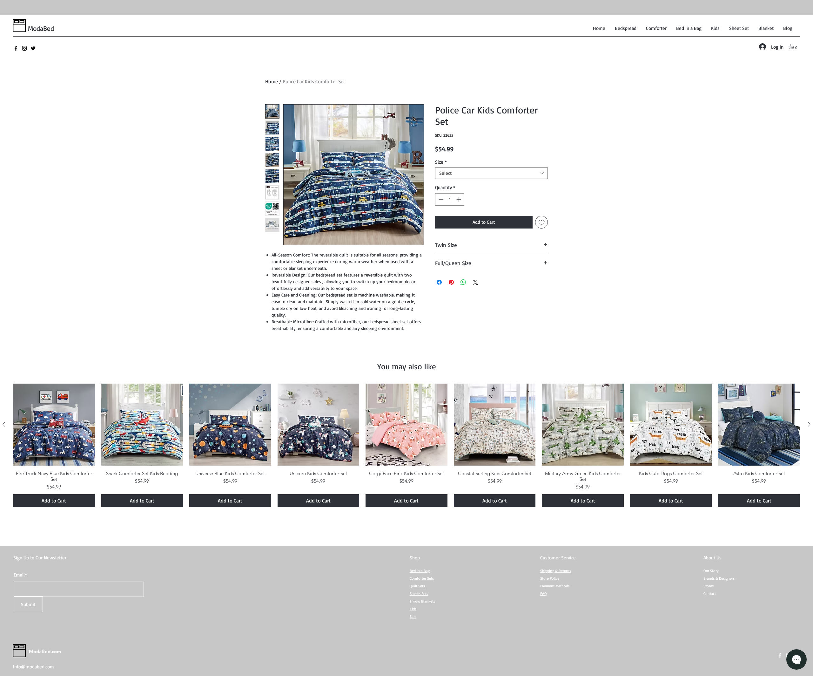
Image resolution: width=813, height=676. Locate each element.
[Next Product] (809, 424)
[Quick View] (54, 425)
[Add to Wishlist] (541, 222)
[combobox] (491, 173)
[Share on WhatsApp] (463, 282)
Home (271, 81)
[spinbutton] (450, 199)
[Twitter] (33, 48)
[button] (794, 46)
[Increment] (459, 199)
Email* (20, 574)
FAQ (543, 593)
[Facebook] (16, 48)
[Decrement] (440, 199)
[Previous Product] (4, 424)
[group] (406, 445)
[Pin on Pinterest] (451, 282)
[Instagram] (24, 48)
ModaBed (41, 28)
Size (441, 162)
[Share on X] (475, 282)
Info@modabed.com (33, 667)
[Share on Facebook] (439, 282)
